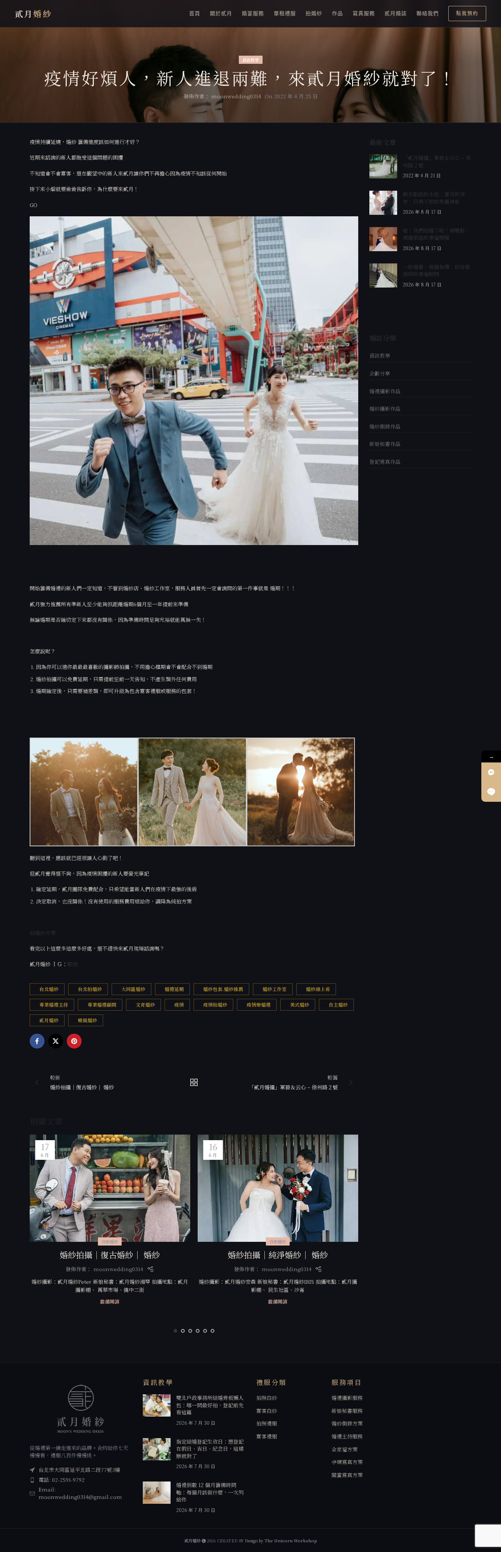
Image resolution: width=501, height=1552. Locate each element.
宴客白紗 (266, 1410)
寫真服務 (364, 13)
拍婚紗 (314, 13)
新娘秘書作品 (385, 443)
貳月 (33, 13)
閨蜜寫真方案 (347, 1475)
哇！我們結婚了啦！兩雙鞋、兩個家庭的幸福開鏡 (436, 234)
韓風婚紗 (87, 1020)
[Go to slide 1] (175, 1331)
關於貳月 (221, 13)
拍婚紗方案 (43, 932)
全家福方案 (344, 1449)
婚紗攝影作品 (385, 408)
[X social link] (55, 1041)
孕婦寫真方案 (347, 1462)
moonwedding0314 (236, 96)
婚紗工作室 (275, 988)
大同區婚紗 (133, 988)
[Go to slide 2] (183, 1331)
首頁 (194, 13)
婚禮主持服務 (347, 1436)
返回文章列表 (194, 1082)
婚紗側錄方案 (347, 1423)
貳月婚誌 (396, 13)
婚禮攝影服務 (347, 1398)
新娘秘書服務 (347, 1410)
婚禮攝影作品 (385, 391)
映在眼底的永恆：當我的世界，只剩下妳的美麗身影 (434, 197)
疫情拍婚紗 (215, 1004)
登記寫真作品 (385, 461)
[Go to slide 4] (198, 1331)
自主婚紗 (338, 1004)
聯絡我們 (427, 13)
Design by (281, 1541)
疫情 (179, 1004)
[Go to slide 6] (212, 1331)
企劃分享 (379, 373)
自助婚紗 (110, 1241)
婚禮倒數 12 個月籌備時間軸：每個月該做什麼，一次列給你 (210, 1492)
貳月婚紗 (49, 1020)
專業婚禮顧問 (102, 1004)
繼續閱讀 (109, 1301)
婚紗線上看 (318, 988)
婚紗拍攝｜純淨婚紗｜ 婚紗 (278, 1254)
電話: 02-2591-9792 (62, 1479)
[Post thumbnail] (383, 166)
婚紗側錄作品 (385, 426)
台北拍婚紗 (90, 988)
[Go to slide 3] (190, 1331)
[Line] (491, 792)
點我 (72, 964)
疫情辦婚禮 (259, 1004)
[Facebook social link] (37, 1041)
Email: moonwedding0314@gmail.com (80, 1493)
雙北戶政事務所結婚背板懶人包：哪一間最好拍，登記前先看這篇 (210, 1405)
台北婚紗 (49, 988)
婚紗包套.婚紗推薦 (223, 988)
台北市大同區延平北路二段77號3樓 (79, 1470)
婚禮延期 (174, 988)
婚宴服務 (253, 13)
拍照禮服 (266, 1423)
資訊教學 (251, 60)
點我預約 (467, 13)
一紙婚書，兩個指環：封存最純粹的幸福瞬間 (436, 270)
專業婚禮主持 (53, 1004)
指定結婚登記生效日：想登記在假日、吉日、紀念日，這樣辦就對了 (210, 1449)
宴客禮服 (266, 1436)
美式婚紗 (299, 1004)
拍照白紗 (266, 1398)
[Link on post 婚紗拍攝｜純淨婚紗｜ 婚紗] (278, 1188)
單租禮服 (285, 13)
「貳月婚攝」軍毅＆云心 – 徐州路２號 (437, 161)
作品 (337, 13)
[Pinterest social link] (74, 1041)
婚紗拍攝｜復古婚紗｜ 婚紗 (110, 1254)
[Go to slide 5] (205, 1331)
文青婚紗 (145, 1004)
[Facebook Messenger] (491, 772)
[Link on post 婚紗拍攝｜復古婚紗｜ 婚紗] (110, 1188)
